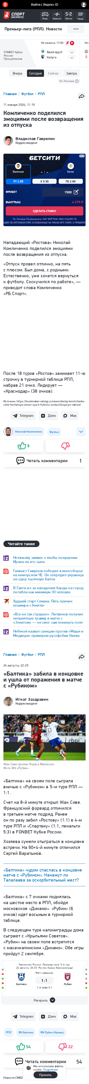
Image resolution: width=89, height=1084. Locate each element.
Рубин (68, 984)
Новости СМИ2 (13, 1077)
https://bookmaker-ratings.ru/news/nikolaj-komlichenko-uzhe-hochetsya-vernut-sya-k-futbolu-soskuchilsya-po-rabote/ (44, 402)
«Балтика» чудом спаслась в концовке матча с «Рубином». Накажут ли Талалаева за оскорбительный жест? (42, 874)
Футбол (27, 94)
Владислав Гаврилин (35, 139)
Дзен (52, 415)
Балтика (21, 984)
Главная (10, 94)
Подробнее (50, 1069)
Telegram (26, 415)
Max (73, 415)
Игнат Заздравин (32, 699)
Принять (45, 1075)
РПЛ (41, 94)
